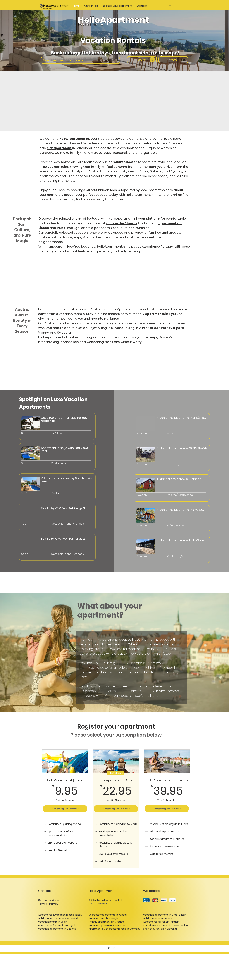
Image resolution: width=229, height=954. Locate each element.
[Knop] (36, 439)
